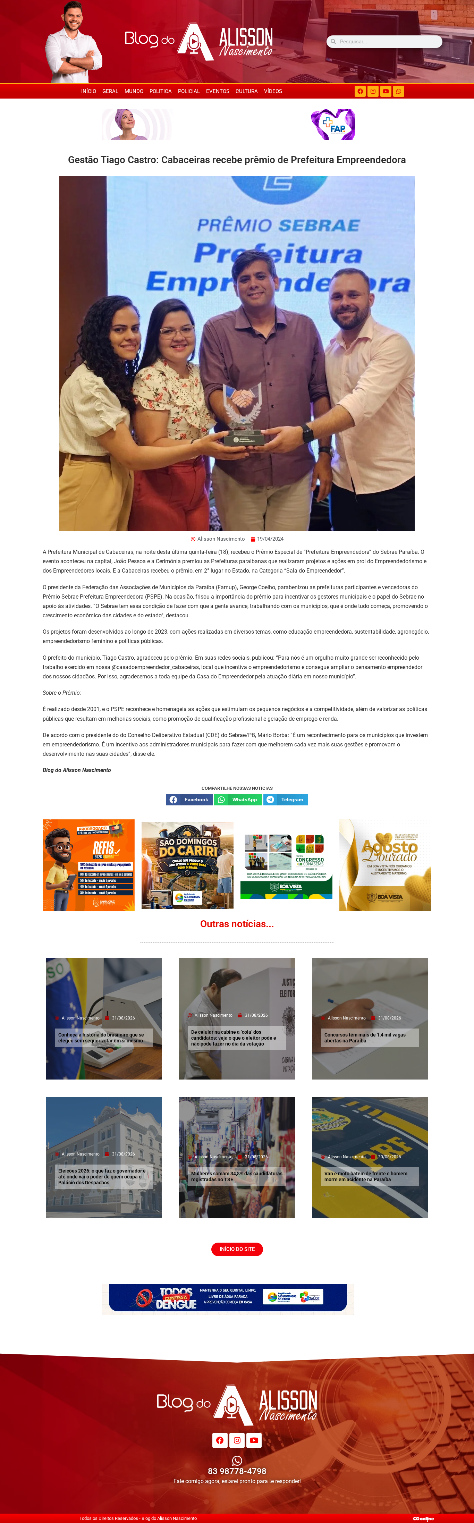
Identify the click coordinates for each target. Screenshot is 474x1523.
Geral (110, 91)
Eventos (217, 91)
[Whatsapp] (398, 91)
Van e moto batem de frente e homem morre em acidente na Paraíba (365, 1176)
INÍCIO (88, 91)
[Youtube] (385, 91)
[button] (189, 799)
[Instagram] (373, 91)
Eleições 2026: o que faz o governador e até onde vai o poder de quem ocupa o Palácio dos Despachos (102, 1176)
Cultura (247, 91)
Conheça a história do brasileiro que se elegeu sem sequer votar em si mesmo (101, 1037)
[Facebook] (360, 91)
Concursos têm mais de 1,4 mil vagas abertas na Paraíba (365, 1037)
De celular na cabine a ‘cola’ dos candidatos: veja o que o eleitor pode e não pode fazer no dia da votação (233, 1038)
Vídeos (273, 91)
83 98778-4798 (237, 1471)
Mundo (134, 91)
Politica (161, 91)
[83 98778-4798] (237, 1460)
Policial (189, 91)
